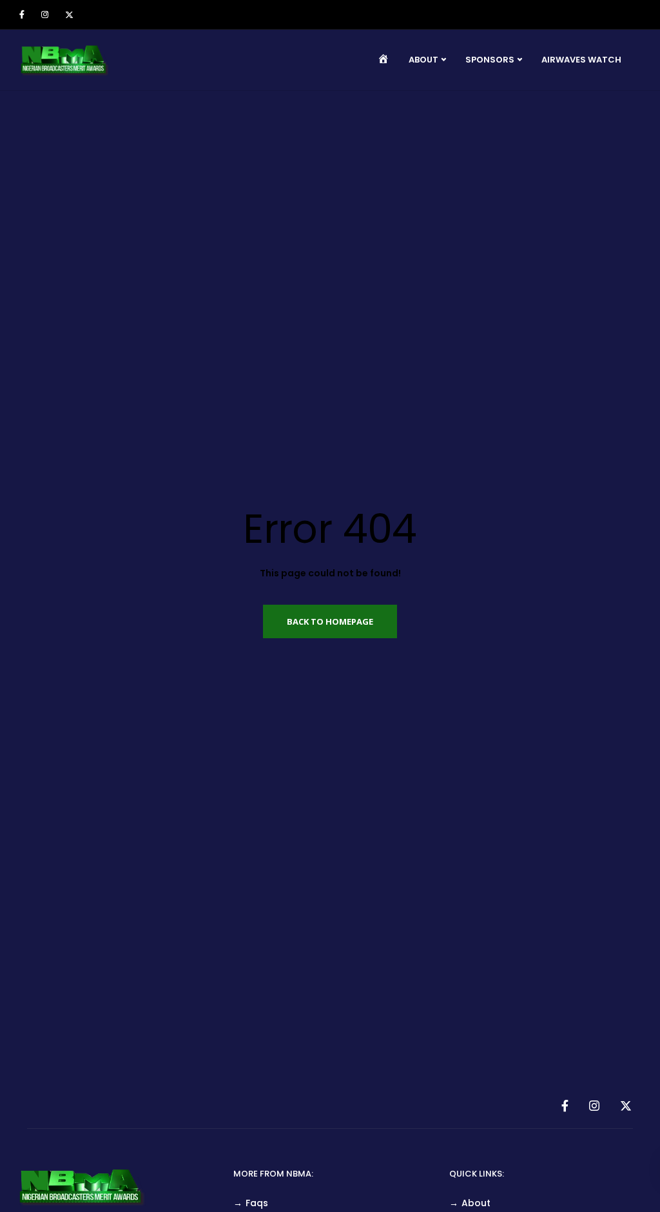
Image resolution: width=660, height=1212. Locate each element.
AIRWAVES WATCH (581, 60)
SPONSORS (489, 60)
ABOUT (423, 60)
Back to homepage (330, 621)
